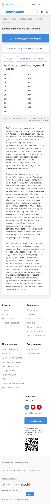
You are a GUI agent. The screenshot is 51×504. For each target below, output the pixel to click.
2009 (29, 86)
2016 (29, 74)
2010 (29, 82)
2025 (6, 78)
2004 (29, 107)
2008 (29, 90)
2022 (6, 90)
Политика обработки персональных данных (21, 470)
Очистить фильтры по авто (32, 59)
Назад (9, 59)
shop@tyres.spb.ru (33, 413)
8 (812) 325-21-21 (40, 4)
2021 (6, 94)
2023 (6, 86)
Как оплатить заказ (11, 366)
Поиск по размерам (11, 322)
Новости (6, 353)
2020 (6, 99)
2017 (6, 111)
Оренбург (9, 4)
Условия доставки (35, 318)
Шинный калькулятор (12, 357)
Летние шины (33, 349)
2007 (29, 94)
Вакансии (31, 322)
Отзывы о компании (36, 335)
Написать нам (35, 420)
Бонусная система (10, 387)
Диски (5, 314)
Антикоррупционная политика (15, 462)
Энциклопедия (9, 374)
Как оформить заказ (11, 362)
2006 (29, 99)
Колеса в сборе (9, 318)
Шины (5, 310)
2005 (29, 103)
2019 (6, 103)
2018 (6, 107)
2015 (29, 78)
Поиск (30, 494)
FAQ (4, 379)
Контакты (31, 314)
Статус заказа (8, 370)
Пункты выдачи (34, 327)
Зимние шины (33, 353)
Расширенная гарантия (13, 383)
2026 (6, 74)
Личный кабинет (10, 349)
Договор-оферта (34, 331)
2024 (6, 82)
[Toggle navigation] (2, 12)
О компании (32, 310)
